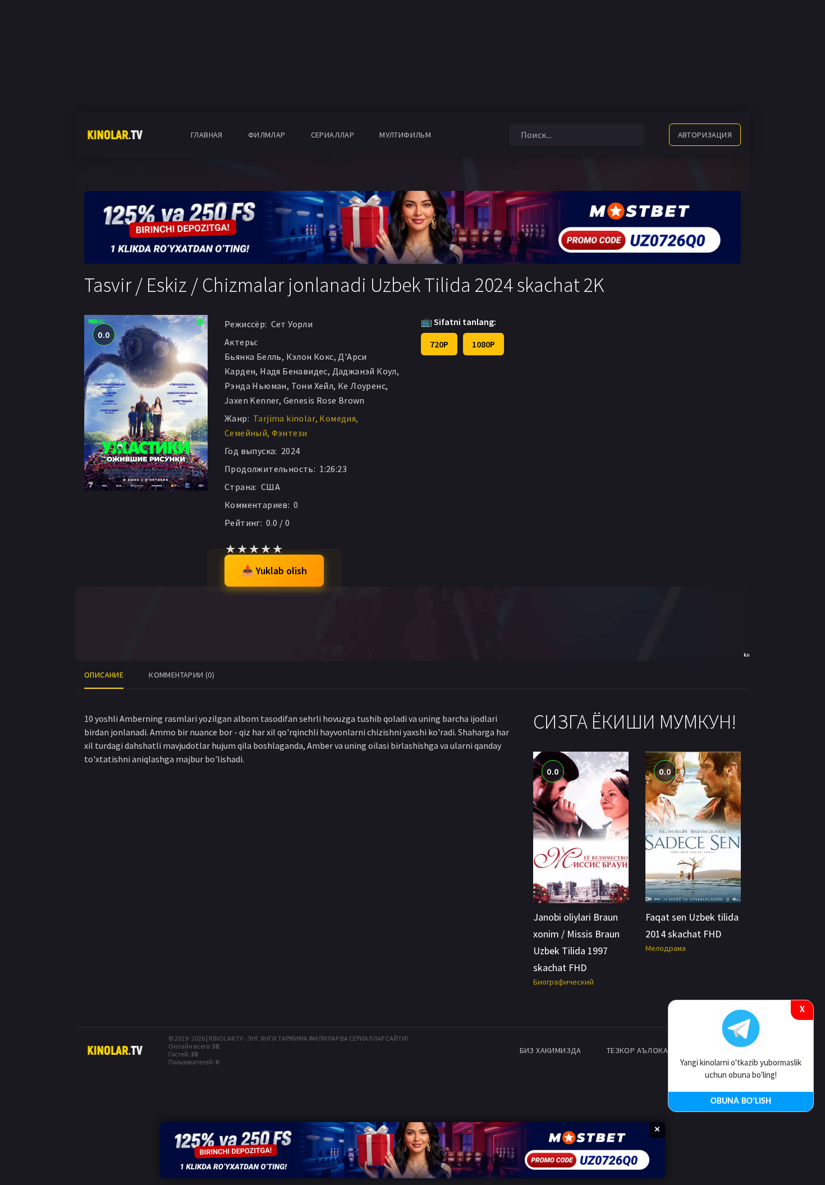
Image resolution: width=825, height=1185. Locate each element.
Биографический (563, 982)
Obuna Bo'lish (741, 1101)
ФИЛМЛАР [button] (267, 135)
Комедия (337, 418)
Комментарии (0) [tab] (181, 675)
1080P (483, 344)
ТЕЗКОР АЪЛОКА (637, 1050)
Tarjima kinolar (284, 418)
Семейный (245, 432)
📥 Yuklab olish (274, 570)
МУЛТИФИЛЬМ (405, 135)
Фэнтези (290, 432)
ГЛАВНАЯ (207, 135)
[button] (461, 134)
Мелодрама (665, 948)
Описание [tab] (103, 675)
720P (439, 344)
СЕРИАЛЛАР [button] (333, 135)
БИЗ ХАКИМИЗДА (550, 1050)
